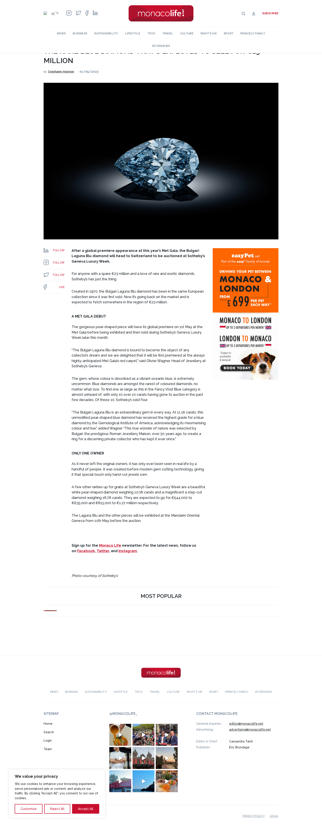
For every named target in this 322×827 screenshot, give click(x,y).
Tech (151, 33)
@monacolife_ (123, 714)
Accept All (85, 809)
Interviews (161, 46)
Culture (186, 33)
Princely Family (252, 33)
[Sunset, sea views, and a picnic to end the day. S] (167, 758)
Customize (29, 809)
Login (48, 740)
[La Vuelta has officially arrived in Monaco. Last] (143, 758)
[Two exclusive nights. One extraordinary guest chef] (120, 758)
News (61, 33)
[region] (57, 793)
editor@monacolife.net (246, 723)
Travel (167, 33)
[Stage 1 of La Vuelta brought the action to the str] (167, 735)
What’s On (208, 33)
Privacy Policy (253, 816)
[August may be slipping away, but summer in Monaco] (120, 735)
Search (49, 732)
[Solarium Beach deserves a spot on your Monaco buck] (143, 781)
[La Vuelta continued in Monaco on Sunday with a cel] (143, 735)
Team (48, 749)
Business (80, 33)
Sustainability (106, 33)
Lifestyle (132, 33)
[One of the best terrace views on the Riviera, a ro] (167, 781)
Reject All (57, 809)
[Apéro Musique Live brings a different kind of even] (120, 781)
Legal (274, 816)
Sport (228, 33)
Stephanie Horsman (61, 71)
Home (48, 723)
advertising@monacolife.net (250, 729)
